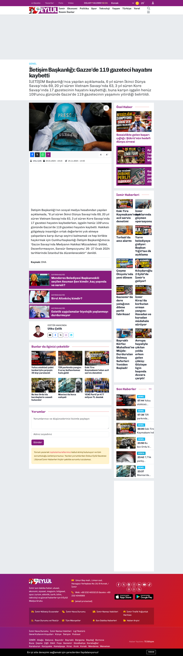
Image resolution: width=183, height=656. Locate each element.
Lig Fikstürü (79, 631)
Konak (83, 646)
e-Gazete (35, 3)
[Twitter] (60, 335)
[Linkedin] (71, 335)
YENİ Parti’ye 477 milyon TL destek (94, 396)
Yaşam (116, 8)
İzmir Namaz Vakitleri (107, 611)
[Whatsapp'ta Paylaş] (42, 154)
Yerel (137, 8)
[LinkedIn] (139, 584)
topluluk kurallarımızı (60, 452)
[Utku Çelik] (38, 330)
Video (71, 3)
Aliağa (40, 640)
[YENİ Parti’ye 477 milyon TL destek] (97, 385)
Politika (84, 8)
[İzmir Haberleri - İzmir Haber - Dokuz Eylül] (43, 10)
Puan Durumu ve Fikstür (47, 620)
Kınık (76, 646)
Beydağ (90, 640)
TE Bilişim (149, 641)
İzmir (62, 8)
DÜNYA (141, 453)
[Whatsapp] (134, 589)
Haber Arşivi (133, 620)
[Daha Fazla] (48, 154)
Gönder (37, 442)
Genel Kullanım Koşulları (41, 634)
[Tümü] (150, 389)
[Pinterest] (129, 584)
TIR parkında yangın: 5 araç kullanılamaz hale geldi (70, 370)
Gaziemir (67, 643)
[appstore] (123, 596)
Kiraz (69, 646)
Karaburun (34, 646)
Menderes (93, 646)
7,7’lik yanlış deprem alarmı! (144, 459)
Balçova (49, 640)
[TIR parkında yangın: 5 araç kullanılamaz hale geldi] (70, 357)
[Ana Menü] (148, 12)
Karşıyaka (47, 646)
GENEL (33, 63)
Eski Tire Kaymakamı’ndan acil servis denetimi (97, 370)
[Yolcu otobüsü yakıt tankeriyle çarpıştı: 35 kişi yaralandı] (43, 357)
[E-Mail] (50, 335)
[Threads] (129, 589)
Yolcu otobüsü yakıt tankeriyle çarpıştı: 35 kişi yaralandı (42, 370)
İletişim (67, 634)
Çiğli (46, 643)
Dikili (52, 643)
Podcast (76, 634)
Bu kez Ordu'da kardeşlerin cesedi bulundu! (41, 397)
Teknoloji (104, 8)
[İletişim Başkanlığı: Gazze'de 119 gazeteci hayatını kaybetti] (70, 127)
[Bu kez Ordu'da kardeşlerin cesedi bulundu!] (43, 385)
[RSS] (139, 589)
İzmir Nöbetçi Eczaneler (47, 611)
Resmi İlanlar (66, 12)
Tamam (151, 652)
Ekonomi (72, 8)
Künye (58, 634)
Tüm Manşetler (73, 620)
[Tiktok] (149, 584)
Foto (61, 3)
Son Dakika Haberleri (106, 620)
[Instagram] (66, 335)
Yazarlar (49, 3)
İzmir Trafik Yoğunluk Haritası (135, 613)
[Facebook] (55, 335)
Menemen (105, 646)
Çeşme (39, 643)
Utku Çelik (37, 161)
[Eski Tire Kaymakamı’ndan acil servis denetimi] (97, 357)
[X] (123, 584)
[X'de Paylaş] (37, 154)
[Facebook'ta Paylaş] (32, 154)
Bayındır (59, 640)
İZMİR (32, 640)
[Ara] (148, 8)
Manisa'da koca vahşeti (144, 473)
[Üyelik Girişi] (151, 3)
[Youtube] (144, 584)
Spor (94, 8)
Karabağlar (93, 643)
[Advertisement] (91, 37)
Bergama (79, 640)
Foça (59, 643)
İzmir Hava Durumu (75, 611)
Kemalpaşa (59, 646)
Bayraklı (69, 640)
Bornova (99, 640)
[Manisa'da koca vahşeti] (70, 385)
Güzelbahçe (79, 643)
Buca (31, 643)
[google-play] (144, 596)
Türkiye (126, 8)
